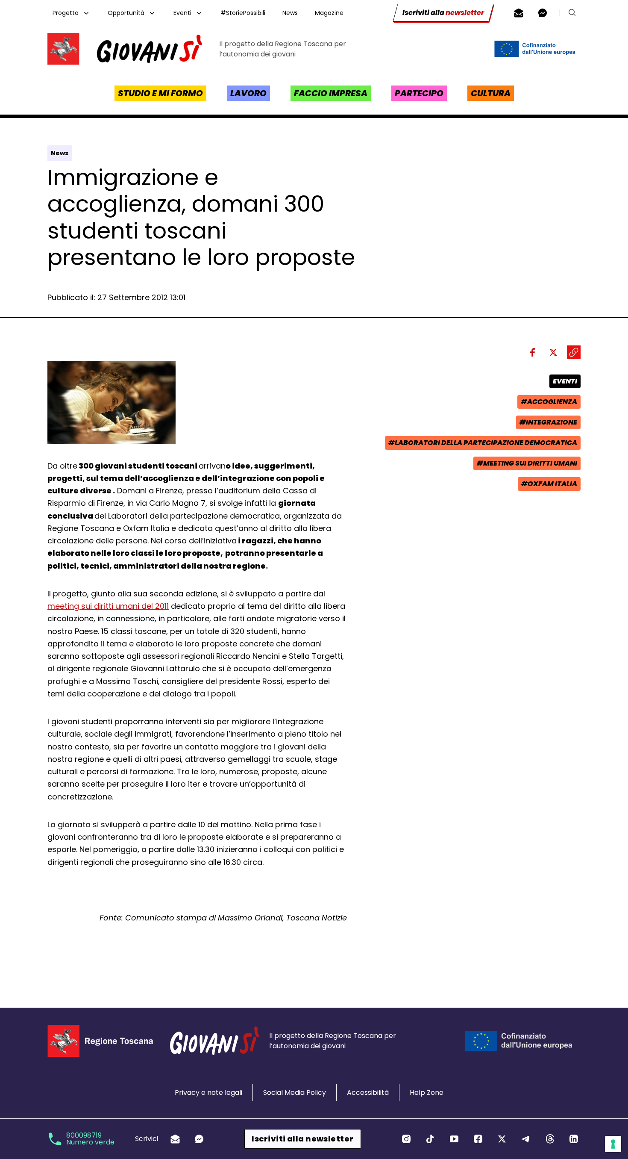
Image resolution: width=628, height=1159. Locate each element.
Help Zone (426, 1092)
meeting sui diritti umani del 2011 (108, 606)
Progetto (66, 13)
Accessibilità (368, 1092)
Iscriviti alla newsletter (302, 1138)
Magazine (329, 13)
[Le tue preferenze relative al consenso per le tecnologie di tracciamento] (613, 1144)
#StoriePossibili (242, 13)
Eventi (182, 13)
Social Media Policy (294, 1092)
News (290, 13)
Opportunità (126, 13)
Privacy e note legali (208, 1092)
